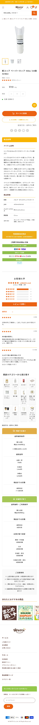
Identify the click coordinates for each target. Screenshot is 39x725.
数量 (3, 94)
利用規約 (5, 659)
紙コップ (6, 19)
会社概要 (5, 645)
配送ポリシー (6, 662)
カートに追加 (21, 113)
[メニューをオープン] (3, 7)
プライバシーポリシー (9, 665)
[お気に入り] (31, 7)
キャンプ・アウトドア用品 (22, 220)
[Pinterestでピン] (15, 130)
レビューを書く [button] (19, 304)
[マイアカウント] (28, 8)
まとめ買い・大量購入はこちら (19, 119)
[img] (6, 317)
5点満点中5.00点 (25, 283)
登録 (8, 706)
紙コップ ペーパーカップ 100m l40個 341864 (23, 19)
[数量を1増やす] (23, 94)
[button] (7, 80)
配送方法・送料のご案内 (27, 125)
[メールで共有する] (23, 130)
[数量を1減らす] (11, 94)
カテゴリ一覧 (6, 679)
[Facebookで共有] (11, 130)
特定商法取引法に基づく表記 (11, 668)
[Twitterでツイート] (19, 130)
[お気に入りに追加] (34, 105)
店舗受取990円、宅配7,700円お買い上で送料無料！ (19, 2)
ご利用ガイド (6, 642)
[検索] (34, 13)
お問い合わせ (6, 648)
